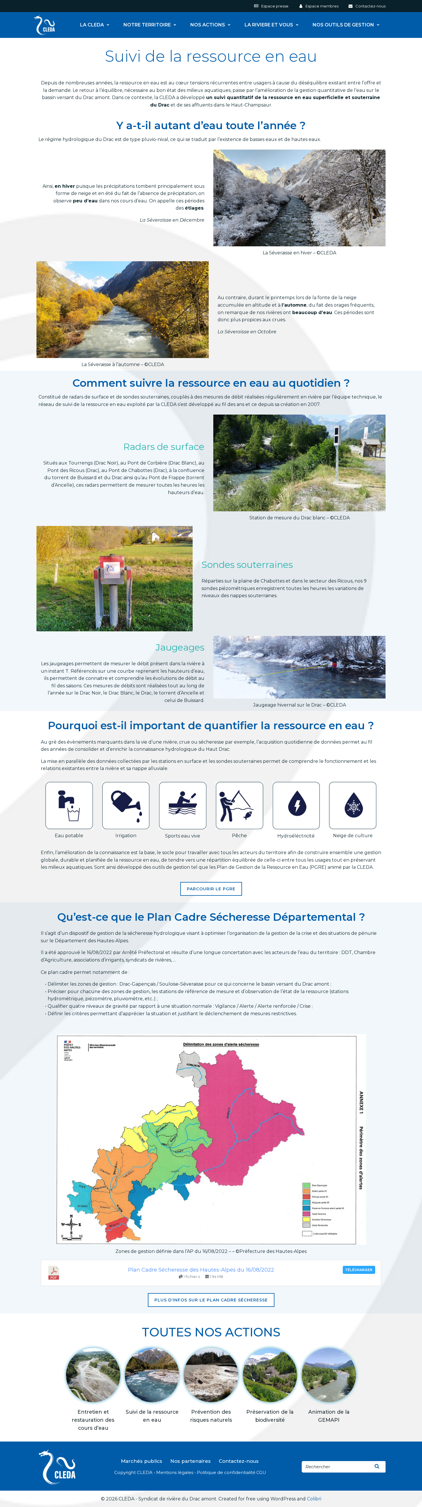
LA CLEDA (92, 25)
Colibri (314, 1499)
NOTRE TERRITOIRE (147, 25)
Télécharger (359, 1270)
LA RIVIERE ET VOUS (269, 25)
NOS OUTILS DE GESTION (343, 25)
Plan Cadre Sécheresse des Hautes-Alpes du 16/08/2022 (201, 1269)
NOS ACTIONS (207, 25)
